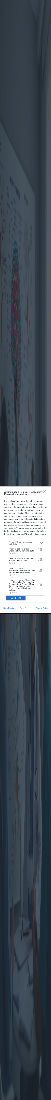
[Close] (45, 492)
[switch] (40, 549)
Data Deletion (9, 608)
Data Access (25, 608)
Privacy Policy (41, 608)
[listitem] (25, 543)
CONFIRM (15, 598)
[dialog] (25, 550)
